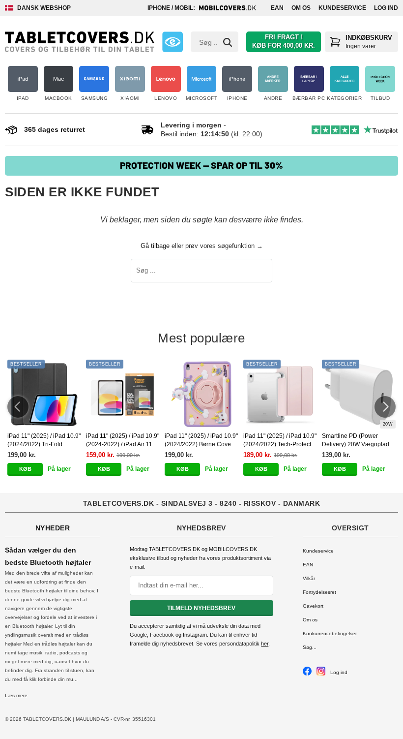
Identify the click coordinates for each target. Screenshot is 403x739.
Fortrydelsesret (319, 592)
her (264, 644)
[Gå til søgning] (227, 42)
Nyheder (52, 528)
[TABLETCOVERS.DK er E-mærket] (172, 41)
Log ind (386, 7)
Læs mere (16, 695)
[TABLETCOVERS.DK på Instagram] (321, 674)
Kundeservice (342, 7)
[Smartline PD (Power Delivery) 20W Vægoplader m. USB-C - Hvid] (359, 394)
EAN (277, 7)
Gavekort (313, 606)
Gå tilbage (155, 245)
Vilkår (309, 578)
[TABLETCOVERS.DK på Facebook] (307, 674)
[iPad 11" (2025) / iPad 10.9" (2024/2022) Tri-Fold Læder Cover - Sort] (44, 394)
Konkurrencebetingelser (330, 633)
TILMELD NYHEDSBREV (201, 608)
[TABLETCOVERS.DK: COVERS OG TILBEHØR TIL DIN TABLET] (79, 41)
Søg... (310, 647)
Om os (301, 7)
